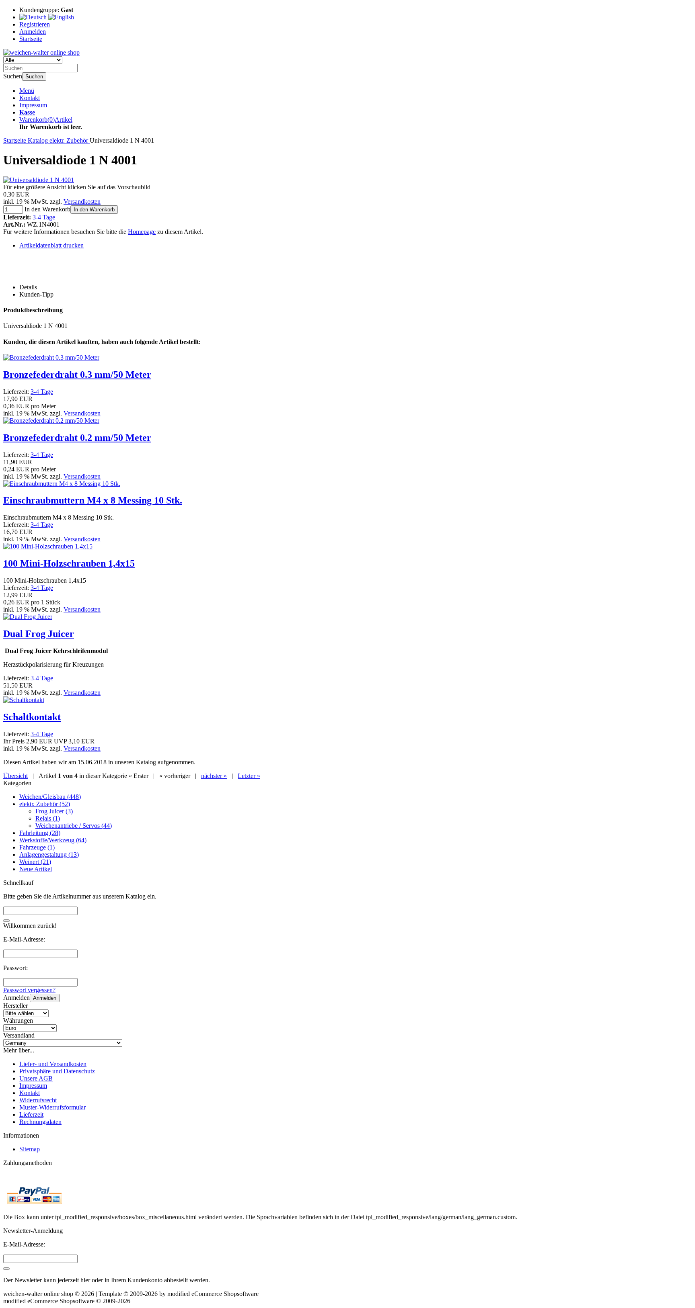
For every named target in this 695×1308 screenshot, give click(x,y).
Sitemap (29, 1149)
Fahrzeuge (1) (37, 847)
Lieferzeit (31, 1114)
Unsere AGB (36, 1078)
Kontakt (29, 97)
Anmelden (44, 998)
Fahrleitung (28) (39, 832)
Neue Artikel (35, 869)
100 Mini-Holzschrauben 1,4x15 (69, 563)
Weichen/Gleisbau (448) (50, 796)
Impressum (33, 105)
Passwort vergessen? (29, 990)
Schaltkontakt (32, 717)
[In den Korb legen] (6, 920)
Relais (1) (47, 818)
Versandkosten (82, 201)
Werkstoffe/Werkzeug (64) (52, 840)
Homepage (142, 231)
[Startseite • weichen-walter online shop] (41, 52)
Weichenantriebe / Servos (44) (73, 825)
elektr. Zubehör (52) (44, 803)
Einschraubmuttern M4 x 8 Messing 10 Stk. (92, 500)
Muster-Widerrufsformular (52, 1107)
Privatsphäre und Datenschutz (57, 1071)
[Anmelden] (6, 1268)
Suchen (34, 77)
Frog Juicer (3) (54, 811)
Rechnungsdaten (40, 1121)
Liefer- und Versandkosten (52, 1063)
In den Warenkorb (94, 210)
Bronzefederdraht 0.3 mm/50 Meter (77, 374)
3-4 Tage (44, 217)
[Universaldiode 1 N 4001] (38, 179)
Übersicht (15, 775)
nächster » (214, 775)
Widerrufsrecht (38, 1100)
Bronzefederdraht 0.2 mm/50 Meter (77, 437)
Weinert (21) (35, 861)
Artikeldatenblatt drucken (51, 245)
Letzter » (249, 775)
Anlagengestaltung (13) (49, 854)
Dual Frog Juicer (38, 633)
